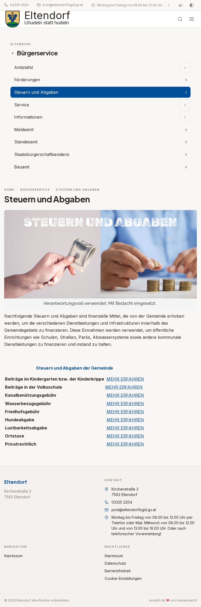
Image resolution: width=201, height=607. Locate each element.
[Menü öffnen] (191, 19)
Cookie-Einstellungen (123, 578)
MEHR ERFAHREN (125, 379)
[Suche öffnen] (180, 19)
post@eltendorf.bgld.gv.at (63, 5)
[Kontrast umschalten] (191, 5)
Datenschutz (115, 563)
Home (9, 189)
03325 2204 (19, 5)
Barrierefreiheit (118, 571)
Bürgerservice (35, 189)
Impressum (13, 555)
